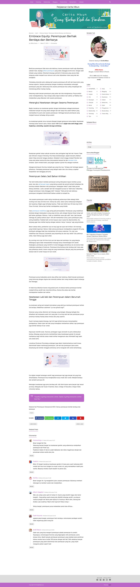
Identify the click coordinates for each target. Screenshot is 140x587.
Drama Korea (63, 2)
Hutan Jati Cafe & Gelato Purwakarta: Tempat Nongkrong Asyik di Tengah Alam (98, 214)
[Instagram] (107, 580)
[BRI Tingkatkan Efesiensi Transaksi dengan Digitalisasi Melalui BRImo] (99, 232)
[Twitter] (65, 418)
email (98, 79)
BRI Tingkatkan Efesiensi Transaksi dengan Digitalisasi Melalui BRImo (97, 235)
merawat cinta (72, 160)
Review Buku (73, 2)
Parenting (38, 2)
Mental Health (105, 102)
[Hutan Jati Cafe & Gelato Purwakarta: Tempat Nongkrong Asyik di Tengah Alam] (99, 211)
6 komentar (54, 43)
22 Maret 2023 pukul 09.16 (48, 529)
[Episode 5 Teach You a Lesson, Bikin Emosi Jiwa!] (99, 252)
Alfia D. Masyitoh (38, 492)
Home (31, 2)
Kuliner (104, 99)
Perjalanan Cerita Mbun (68, 7)
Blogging (55, 2)
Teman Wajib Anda (105, 113)
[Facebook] (97, 580)
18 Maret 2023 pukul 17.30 (51, 492)
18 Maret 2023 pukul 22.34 (49, 515)
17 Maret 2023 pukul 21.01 (45, 461)
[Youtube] (110, 580)
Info (90, 97)
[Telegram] (57, 418)
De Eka (35, 478)
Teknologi (91, 113)
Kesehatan (105, 97)
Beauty (90, 91)
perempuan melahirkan (39, 211)
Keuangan (91, 99)
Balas (31, 455)
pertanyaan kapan (44, 184)
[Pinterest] (80, 418)
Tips (90, 116)
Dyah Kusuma (37, 515)
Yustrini (35, 461)
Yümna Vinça (37, 440)
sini (95, 75)
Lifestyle (81, 2)
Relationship (47, 2)
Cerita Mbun (105, 60)
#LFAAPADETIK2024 (92, 88)
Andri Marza (37, 530)
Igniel (110, 584)
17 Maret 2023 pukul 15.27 (49, 440)
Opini (32, 412)
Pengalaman (105, 108)
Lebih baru (33, 424)
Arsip (103, 88)
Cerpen (91, 94)
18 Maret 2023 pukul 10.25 (45, 478)
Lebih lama (79, 424)
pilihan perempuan (48, 71)
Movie (90, 105)
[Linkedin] (73, 418)
